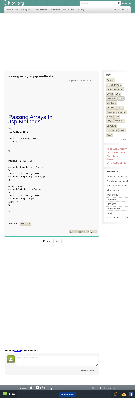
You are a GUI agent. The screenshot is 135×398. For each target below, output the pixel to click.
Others (110, 94)
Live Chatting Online (116, 163)
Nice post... (112, 204)
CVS (117, 116)
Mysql (109, 116)
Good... (110, 213)
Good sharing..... (114, 208)
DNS (121, 98)
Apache (110, 80)
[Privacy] (31, 388)
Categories (26, 9)
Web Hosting (97, 388)
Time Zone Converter (117, 152)
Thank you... (112, 195)
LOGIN (17, 350)
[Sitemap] (50, 388)
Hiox (12, 394)
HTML (110, 121)
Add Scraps (68, 9)
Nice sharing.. (113, 190)
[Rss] (44, 388)
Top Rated (55, 9)
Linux (120, 107)
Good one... (112, 199)
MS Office (119, 121)
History (81, 9)
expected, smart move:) (117, 176)
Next (57, 241)
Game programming (116, 112)
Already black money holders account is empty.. (117, 181)
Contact (23, 388)
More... (124, 139)
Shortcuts (111, 89)
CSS (118, 94)
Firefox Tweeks (114, 85)
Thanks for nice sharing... (117, 217)
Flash (122, 130)
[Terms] (37, 388)
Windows (111, 103)
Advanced (127, 3)
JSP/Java (25, 223)
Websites (111, 107)
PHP (120, 89)
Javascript (112, 98)
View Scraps (12, 9)
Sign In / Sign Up (120, 9)
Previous (47, 241)
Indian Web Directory (117, 149)
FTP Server (112, 130)
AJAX (109, 135)
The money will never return (117, 186)
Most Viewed (41, 9)
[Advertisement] (67, 39)
